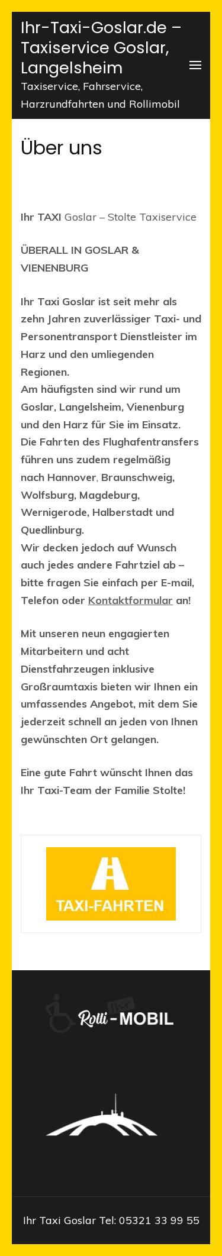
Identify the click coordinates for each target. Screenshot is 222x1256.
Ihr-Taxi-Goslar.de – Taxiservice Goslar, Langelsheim (101, 48)
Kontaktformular (130, 600)
